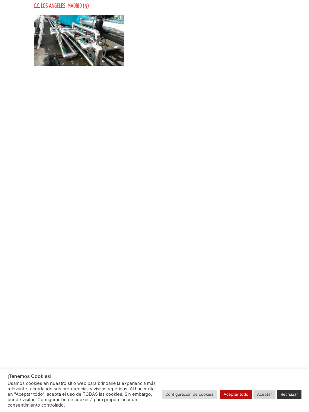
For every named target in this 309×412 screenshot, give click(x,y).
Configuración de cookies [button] (189, 394)
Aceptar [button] (264, 394)
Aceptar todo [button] (236, 394)
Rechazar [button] (289, 394)
